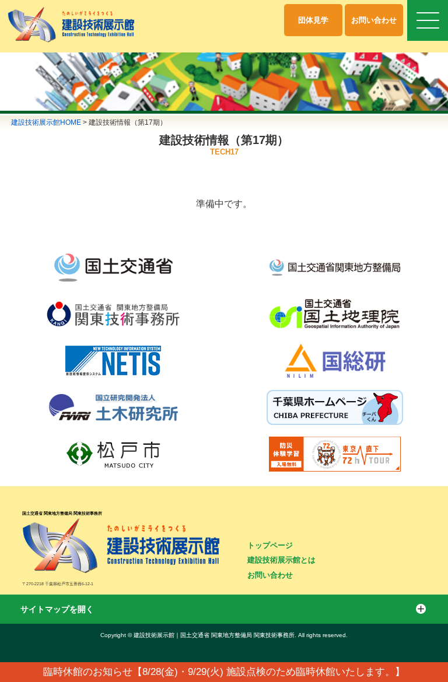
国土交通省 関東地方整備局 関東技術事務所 (62, 513)
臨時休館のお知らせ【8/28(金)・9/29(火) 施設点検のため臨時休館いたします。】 (224, 671)
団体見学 (313, 20)
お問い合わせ (374, 20)
